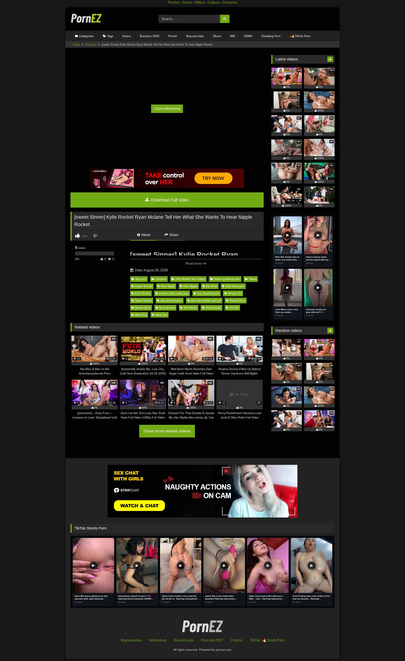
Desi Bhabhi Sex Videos (190, 279)
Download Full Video (169, 200)
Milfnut (200, 2)
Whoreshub (157, 640)
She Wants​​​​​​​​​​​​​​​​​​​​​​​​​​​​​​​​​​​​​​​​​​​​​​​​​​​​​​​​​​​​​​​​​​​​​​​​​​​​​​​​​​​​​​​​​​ (190, 307)
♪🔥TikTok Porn (300, 36)
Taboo (252, 279)
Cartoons (160, 279)
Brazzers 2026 (149, 36)
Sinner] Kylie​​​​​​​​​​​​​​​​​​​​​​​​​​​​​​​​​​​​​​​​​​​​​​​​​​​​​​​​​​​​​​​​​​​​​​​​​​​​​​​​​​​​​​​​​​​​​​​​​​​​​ (213, 307)
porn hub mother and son (206, 300)
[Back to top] (392, 648)
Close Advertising (167, 108)
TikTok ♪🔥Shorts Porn (267, 640)
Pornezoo (230, 2)
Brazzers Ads (195, 36)
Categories (86, 36)
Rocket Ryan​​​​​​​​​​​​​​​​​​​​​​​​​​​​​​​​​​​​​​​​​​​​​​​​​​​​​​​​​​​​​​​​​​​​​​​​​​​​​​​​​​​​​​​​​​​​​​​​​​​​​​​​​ (237, 300)
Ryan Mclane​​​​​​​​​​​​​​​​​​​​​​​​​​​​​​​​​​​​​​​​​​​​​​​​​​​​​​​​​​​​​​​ (167, 307)
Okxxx (217, 36)
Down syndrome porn (227, 279)
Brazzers (90, 44)
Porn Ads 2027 (212, 640)
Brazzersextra (131, 640)
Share (173, 235)
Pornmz (174, 2)
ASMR (248, 36)
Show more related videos (167, 431)
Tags (110, 36)
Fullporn (214, 2)
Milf (232, 36)
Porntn (187, 2)
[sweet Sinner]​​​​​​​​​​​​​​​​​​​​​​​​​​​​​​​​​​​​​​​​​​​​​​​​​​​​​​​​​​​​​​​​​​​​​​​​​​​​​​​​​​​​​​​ (143, 286)
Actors (126, 36)
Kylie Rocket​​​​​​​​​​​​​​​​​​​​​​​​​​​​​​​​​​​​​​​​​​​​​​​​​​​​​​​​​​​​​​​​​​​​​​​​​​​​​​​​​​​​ (142, 293)
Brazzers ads (184, 640)
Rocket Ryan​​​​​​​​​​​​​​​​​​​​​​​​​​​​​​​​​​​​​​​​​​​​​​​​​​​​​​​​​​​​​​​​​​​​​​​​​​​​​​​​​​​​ (143, 307)
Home (76, 44)
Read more (194, 263)
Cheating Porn (271, 36)
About (145, 235)
